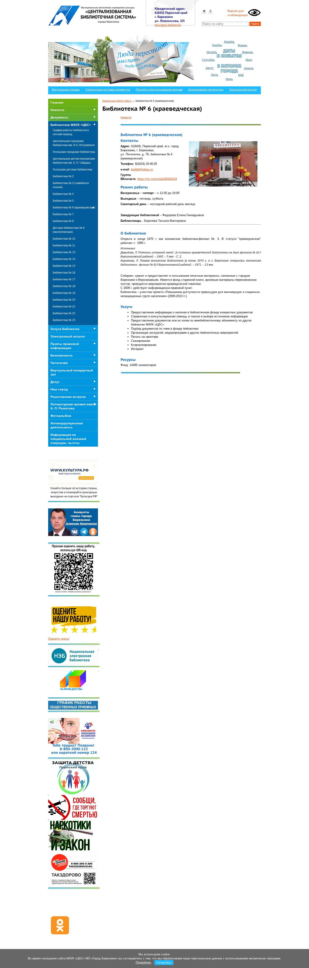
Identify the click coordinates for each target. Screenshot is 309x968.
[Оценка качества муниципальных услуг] (98, 648)
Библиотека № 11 (64, 245)
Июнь (229, 79)
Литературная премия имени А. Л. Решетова (73, 406)
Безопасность (61, 355)
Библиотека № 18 (64, 286)
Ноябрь (217, 45)
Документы (59, 117)
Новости (126, 117)
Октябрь (211, 52)
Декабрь (229, 41)
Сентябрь (208, 59)
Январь (242, 45)
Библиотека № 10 (64, 238)
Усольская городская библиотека (74, 151)
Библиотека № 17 (64, 279)
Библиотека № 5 (63, 200)
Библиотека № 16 (64, 272)
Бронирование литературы (205, 89)
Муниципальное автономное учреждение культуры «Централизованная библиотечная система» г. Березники (92, 15)
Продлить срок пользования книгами (159, 89)
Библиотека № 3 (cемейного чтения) (71, 185)
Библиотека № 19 (64, 293)
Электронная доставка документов (107, 89)
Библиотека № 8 (63, 221)
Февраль (247, 52)
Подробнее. (144, 962)
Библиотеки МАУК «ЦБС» (117, 100)
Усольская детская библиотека (72, 169)
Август (210, 68)
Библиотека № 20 (64, 299)
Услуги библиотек (64, 329)
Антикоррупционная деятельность (66, 425)
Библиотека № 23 (64, 320)
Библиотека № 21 (64, 306)
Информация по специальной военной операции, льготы (68, 439)
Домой (204, 11)
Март (249, 59)
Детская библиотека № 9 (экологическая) (69, 230)
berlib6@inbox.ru (142, 169)
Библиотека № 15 (64, 265)
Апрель (249, 68)
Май (241, 75)
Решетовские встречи (68, 397)
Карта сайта (210, 11)
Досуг (55, 382)
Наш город (59, 389)
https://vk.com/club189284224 (157, 179)
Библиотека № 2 (63, 176)
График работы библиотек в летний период (71, 132)
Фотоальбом (60, 416)
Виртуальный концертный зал (71, 372)
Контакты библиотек (168, 25)
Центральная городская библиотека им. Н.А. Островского (74, 143)
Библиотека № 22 (64, 313)
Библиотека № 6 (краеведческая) (74, 207)
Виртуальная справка (66, 89)
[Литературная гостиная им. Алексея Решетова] (98, 669)
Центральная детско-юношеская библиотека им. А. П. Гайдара (74, 160)
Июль (214, 74)
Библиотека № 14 (64, 259)
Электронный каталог (243, 89)
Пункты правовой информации (64, 346)
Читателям (59, 363)
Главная (56, 102)
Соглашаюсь (164, 962)
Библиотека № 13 (64, 252)
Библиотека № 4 (63, 194)
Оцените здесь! (58, 638)
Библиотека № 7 (63, 214)
